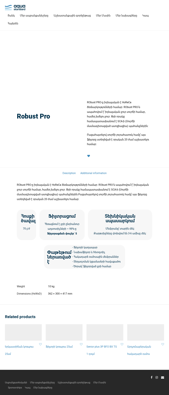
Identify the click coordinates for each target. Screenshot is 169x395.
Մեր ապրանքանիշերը (34, 15)
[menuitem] (13, 23)
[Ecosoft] (49, 107)
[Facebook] (151, 377)
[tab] (69, 173)
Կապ (145, 15)
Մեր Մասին (103, 15)
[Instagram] (156, 377)
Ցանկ (11, 15)
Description (69, 173)
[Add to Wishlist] (88, 156)
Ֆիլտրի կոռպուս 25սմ (59, 346)
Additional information (93, 173)
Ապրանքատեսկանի (16, 382)
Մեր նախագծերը (126, 15)
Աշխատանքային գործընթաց (72, 15)
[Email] (162, 377)
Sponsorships (15, 387)
